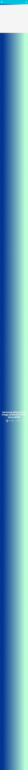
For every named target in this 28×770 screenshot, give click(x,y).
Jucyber (12, 420)
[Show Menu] (1, 2)
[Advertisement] (14, 19)
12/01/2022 (18, 420)
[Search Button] (26, 2)
